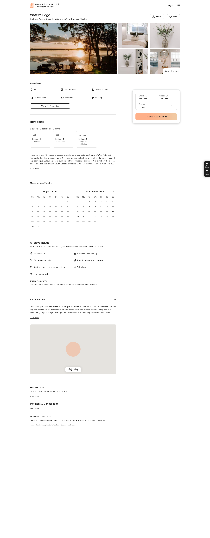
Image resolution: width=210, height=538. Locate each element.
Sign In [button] (171, 5)
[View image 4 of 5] (133, 61)
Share (158, 16)
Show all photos (172, 71)
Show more (34, 168)
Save (175, 16)
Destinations (40, 425)
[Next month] (113, 191)
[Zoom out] (76, 370)
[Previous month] (32, 191)
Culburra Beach (60, 425)
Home (32, 425)
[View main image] (73, 48)
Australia (49, 425)
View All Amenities (50, 106)
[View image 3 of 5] (165, 35)
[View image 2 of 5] (133, 35)
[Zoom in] (70, 370)
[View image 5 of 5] (165, 61)
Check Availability (156, 116)
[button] (32, 226)
